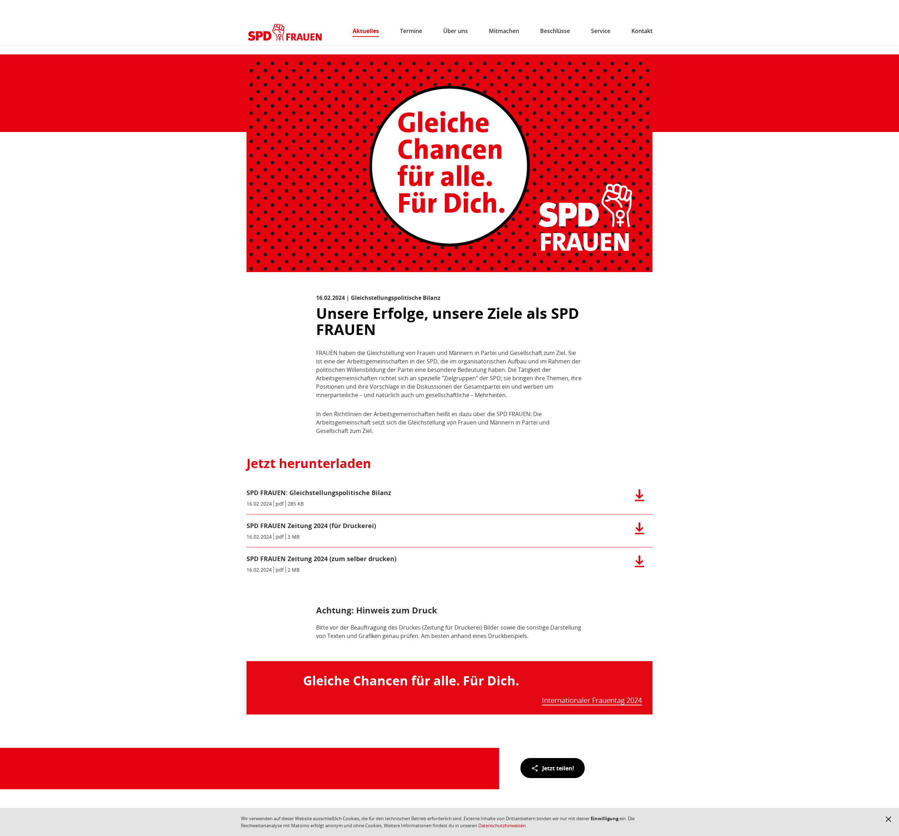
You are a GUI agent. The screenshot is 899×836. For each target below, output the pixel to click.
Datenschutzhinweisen (502, 825)
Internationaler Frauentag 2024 (592, 700)
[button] (888, 819)
